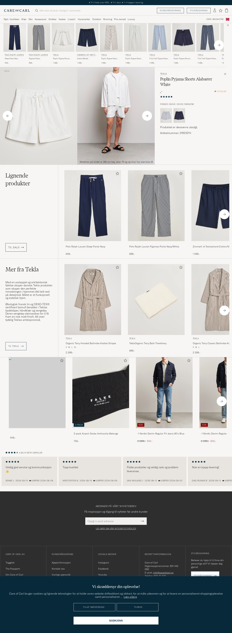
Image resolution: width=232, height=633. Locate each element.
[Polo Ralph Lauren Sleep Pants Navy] (92, 243)
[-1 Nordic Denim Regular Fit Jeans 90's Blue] (164, 430)
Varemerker (84, 19)
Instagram (103, 562)
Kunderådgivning (170, 10)
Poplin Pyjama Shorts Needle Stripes (61, 58)
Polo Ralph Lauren (14, 55)
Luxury (131, 19)
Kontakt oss (58, 568)
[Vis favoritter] (220, 10)
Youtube (102, 574)
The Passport (13, 568)
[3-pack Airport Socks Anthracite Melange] (100, 430)
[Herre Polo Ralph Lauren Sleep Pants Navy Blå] (14, 37)
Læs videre (130, 596)
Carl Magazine (215, 19)
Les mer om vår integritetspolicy (116, 529)
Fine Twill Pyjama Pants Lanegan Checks (207, 58)
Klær (23, 19)
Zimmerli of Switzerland (86, 55)
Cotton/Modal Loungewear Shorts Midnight (84, 58)
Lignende (17, 179)
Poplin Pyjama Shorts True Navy (182, 58)
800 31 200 (160, 575)
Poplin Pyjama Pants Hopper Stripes (109, 58)
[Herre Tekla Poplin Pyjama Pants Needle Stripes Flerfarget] (135, 37)
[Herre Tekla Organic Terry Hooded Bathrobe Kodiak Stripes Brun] (92, 299)
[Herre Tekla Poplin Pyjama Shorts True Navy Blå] (183, 37)
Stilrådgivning (199, 10)
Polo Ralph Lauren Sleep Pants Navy (85, 246)
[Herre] (37, 392)
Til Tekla (13, 346)
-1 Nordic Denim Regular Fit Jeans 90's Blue (160, 433)
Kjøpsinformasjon (61, 562)
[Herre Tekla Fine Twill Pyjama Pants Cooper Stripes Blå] (159, 37)
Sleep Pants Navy (11, 58)
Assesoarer (41, 19)
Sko (31, 19)
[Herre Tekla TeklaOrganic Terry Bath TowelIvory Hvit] (156, 299)
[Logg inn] (214, 11)
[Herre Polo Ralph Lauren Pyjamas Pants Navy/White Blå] (39, 37)
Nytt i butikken (11, 19)
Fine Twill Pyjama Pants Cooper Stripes (158, 58)
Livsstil (71, 19)
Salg (6, 71)
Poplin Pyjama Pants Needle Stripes (133, 58)
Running (107, 19)
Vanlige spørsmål (61, 574)
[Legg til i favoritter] (116, 174)
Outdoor (96, 19)
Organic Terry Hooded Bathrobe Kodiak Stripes (91, 343)
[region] (116, 471)
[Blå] (166, 115)
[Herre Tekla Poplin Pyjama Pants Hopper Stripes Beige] (111, 37)
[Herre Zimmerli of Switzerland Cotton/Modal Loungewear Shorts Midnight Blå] (87, 37)
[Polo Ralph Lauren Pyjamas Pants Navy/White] (156, 243)
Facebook (103, 568)
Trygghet (10, 562)
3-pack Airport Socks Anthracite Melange (96, 433)
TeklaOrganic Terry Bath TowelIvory (147, 343)
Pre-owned (120, 19)
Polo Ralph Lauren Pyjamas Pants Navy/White (154, 246)
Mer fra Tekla (22, 269)
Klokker (53, 19)
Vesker (62, 19)
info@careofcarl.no (163, 572)
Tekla (56, 55)
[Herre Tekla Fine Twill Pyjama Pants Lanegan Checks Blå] (207, 37)
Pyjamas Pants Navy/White (34, 58)
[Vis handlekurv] (226, 10)
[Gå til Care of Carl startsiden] (17, 10)
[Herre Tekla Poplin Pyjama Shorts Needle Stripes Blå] (63, 37)
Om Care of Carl (14, 574)
